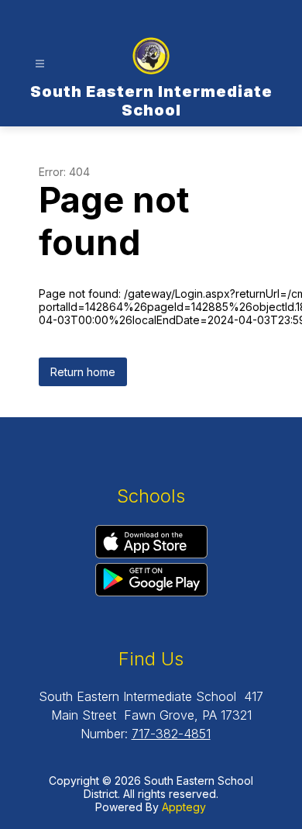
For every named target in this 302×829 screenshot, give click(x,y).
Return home (82, 371)
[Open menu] (40, 64)
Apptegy (184, 806)
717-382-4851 (171, 733)
